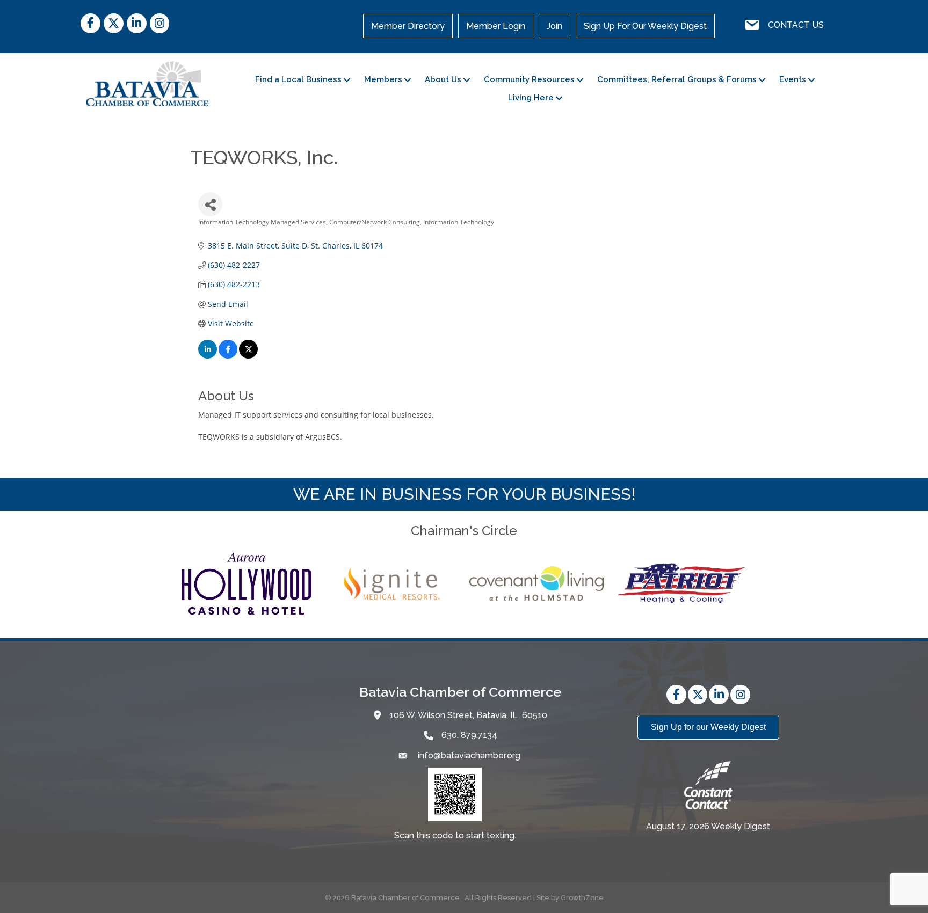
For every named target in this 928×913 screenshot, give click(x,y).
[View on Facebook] (228, 355)
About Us (443, 79)
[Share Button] (210, 204)
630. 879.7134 (469, 735)
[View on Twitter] (248, 355)
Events (792, 79)
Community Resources (529, 79)
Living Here (531, 98)
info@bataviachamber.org (468, 755)
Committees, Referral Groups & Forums (677, 79)
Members (383, 79)
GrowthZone (582, 898)
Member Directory (408, 26)
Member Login (495, 26)
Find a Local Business (298, 79)
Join (554, 26)
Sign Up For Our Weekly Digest (645, 26)
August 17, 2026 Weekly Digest (708, 826)
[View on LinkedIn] (207, 355)
